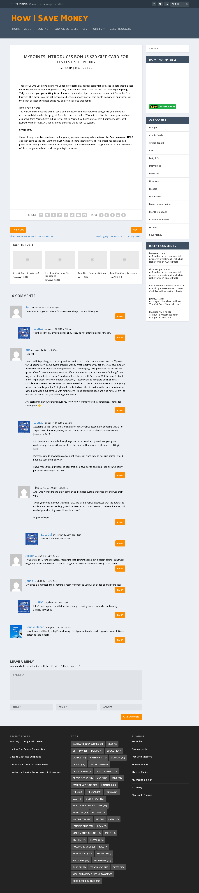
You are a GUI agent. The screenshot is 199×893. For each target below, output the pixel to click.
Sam (28, 307)
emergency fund (85, 785)
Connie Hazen (34, 627)
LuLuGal (38, 328)
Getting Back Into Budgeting (25, 756)
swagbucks (99, 867)
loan (101, 826)
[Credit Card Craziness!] (27, 260)
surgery (79, 867)
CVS (84, 29)
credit (79, 764)
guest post (95, 798)
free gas (94, 791)
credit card (99, 764)
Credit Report (156, 142)
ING (99, 819)
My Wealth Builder (142, 779)
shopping (104, 853)
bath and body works (88, 743)
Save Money (155, 234)
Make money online (160, 204)
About (28, 29)
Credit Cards (156, 135)
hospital (80, 812)
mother (79, 839)
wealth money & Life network (92, 874)
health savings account (90, 805)
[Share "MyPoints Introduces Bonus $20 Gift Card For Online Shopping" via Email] (78, 215)
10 (76, 67)
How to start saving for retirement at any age (35, 772)
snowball (81, 860)
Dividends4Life (140, 749)
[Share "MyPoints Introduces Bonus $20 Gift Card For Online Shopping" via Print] (84, 215)
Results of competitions (92, 273)
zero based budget (86, 880)
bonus (96, 750)
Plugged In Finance (142, 794)
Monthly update (158, 211)
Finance (153, 269)
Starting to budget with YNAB (26, 741)
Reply (120, 316)
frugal (112, 791)
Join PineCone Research (123, 273)
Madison (154, 311)
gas (77, 798)
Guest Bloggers (120, 29)
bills (112, 743)
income (98, 812)
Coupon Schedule (66, 29)
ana (28, 350)
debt (116, 778)
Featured (154, 173)
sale (103, 846)
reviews (153, 227)
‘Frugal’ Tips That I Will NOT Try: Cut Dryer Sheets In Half (166, 303)
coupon (118, 757)
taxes (118, 867)
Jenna (29, 581)
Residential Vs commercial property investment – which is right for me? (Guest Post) (166, 259)
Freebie (153, 188)
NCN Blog (137, 787)
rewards (97, 839)
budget (153, 127)
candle (79, 757)
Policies (97, 29)
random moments (159, 219)
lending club (83, 826)
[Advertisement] (76, 172)
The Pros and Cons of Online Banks (29, 764)
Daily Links (155, 165)
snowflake (102, 860)
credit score (83, 778)
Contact (44, 29)
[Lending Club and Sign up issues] (60, 260)
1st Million (137, 741)
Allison (30, 556)
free (77, 791)
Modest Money (140, 764)
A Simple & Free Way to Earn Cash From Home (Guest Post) (166, 290)
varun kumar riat (158, 285)
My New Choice (140, 772)
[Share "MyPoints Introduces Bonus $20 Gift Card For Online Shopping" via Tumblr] (53, 215)
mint (110, 832)
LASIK (113, 819)
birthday (80, 750)
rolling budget (84, 846)
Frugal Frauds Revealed (40, 3)
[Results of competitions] (92, 260)
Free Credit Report (142, 756)
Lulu (151, 253)
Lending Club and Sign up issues (58, 274)
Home (16, 29)
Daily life (154, 158)
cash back (98, 757)
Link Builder (155, 196)
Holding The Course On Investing (28, 749)
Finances (154, 181)
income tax (82, 819)
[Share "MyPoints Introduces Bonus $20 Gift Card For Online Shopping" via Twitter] (47, 215)
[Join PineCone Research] (124, 260)
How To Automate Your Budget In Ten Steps (163, 316)
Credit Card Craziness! (26, 273)
